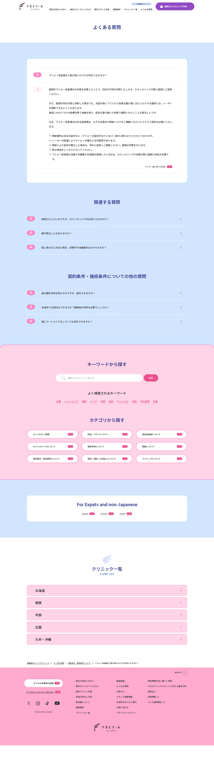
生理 (58, 401)
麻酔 (84, 401)
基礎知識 (120, 680)
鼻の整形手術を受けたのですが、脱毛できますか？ (68, 293)
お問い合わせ (122, 707)
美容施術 (117, 9)
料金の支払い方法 (84, 696)
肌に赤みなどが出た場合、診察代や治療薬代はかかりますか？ (74, 247)
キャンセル (123, 401)
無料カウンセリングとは (80, 9)
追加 (134, 401)
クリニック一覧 (130, 9)
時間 (103, 401)
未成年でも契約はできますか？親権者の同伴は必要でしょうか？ (75, 307)
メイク (93, 401)
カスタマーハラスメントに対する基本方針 (167, 686)
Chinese (104, 514)
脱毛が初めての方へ (58, 9)
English (85, 514)
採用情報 (152, 696)
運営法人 (152, 691)
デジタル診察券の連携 (43, 683)
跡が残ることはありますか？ (56, 233)
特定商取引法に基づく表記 (160, 680)
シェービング (71, 401)
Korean (122, 514)
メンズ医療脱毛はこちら (141, 4)
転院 (111, 401)
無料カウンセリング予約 (176, 6)
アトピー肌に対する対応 (155, 166)
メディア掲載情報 (124, 696)
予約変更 (145, 401)
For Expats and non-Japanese (40, 692)
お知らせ (120, 691)
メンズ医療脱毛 (155, 702)
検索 (151, 377)
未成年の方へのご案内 (126, 702)
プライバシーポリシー (126, 712)
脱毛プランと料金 (101, 9)
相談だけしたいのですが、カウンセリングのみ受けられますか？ (75, 219)
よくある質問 (146, 9)
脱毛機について (83, 702)
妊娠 (155, 401)
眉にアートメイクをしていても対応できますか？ (66, 321)
